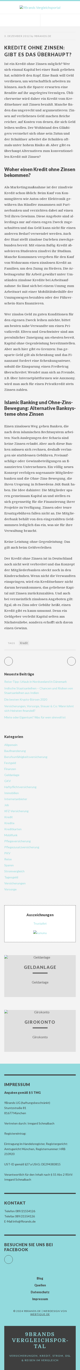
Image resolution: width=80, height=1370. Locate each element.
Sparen (9, 865)
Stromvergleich (14, 871)
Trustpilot (40, 923)
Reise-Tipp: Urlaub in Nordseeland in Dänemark (35, 681)
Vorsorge (10, 889)
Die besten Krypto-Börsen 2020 (25, 699)
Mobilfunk (10, 835)
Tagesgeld (11, 877)
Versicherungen (15, 883)
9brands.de (42, 36)
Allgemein (10, 745)
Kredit (24, 643)
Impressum (40, 1299)
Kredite (9, 823)
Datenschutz (40, 1292)
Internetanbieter (15, 799)
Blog (40, 1278)
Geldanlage (11, 775)
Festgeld (10, 763)
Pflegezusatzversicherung (21, 847)
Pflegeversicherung (17, 841)
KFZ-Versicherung (16, 811)
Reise (8, 859)
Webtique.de (40, 1314)
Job (6, 805)
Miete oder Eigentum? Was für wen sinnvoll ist (35, 717)
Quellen (40, 1285)
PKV (7, 853)
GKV (7, 781)
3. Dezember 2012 (17, 36)
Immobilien (11, 793)
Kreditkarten (13, 829)
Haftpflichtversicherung (20, 787)
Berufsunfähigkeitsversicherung (25, 757)
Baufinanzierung (15, 751)
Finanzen (10, 769)
